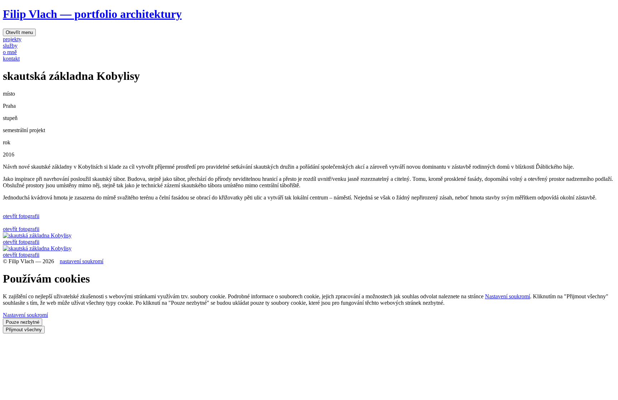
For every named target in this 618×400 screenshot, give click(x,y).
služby (10, 46)
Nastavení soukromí (507, 296)
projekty (12, 39)
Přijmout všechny (24, 329)
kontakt (11, 59)
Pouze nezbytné (22, 322)
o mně (10, 52)
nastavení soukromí (81, 261)
